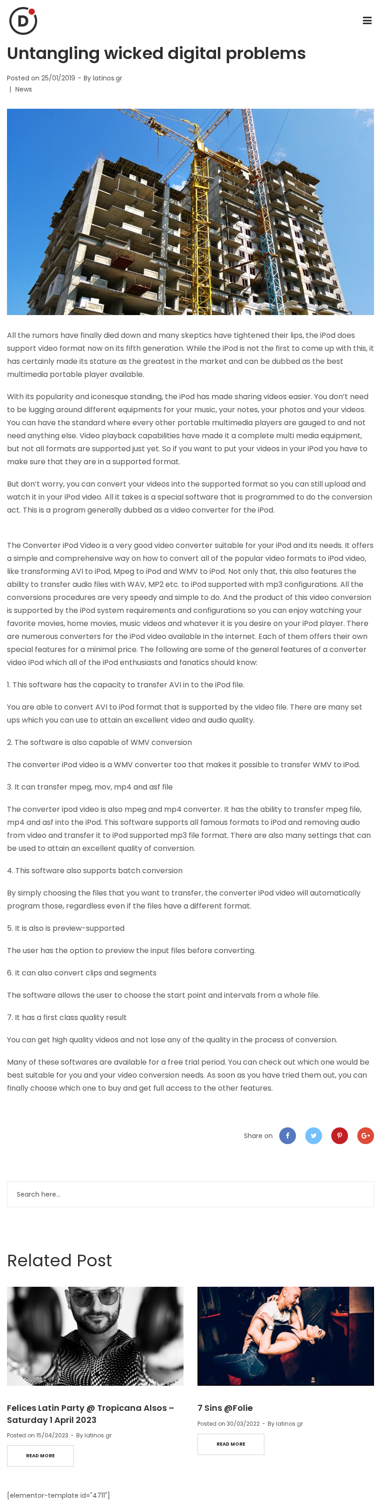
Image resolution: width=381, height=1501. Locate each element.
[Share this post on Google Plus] (365, 1135)
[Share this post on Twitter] (313, 1135)
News (23, 89)
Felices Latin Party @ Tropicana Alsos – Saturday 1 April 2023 (90, 1413)
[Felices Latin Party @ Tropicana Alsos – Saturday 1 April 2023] (95, 1336)
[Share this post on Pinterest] (339, 1135)
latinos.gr (107, 78)
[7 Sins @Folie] (285, 1336)
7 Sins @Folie (225, 1408)
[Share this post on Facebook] (287, 1135)
